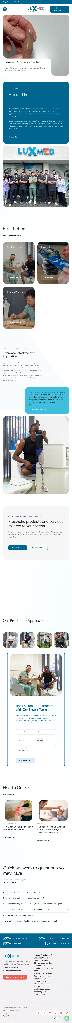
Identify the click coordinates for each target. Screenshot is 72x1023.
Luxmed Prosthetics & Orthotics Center (15, 1007)
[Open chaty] (66, 1018)
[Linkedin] (61, 1012)
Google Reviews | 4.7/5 (13, 2)
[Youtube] (50, 1012)
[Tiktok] (66, 1012)
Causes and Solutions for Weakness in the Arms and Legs (22, 829)
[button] (5, 9)
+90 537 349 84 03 (11, 967)
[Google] (55, 1012)
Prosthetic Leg (14, 247)
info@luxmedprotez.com (13, 971)
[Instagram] (38, 1012)
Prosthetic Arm (49, 247)
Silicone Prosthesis (16, 291)
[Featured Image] (24, 810)
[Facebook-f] (44, 1012)
